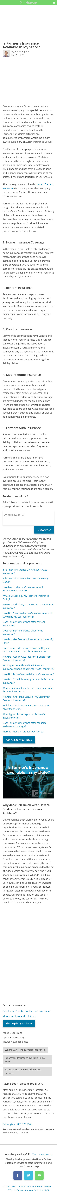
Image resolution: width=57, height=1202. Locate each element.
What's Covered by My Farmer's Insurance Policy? (26, 597)
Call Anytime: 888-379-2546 (17, 1124)
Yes (34, 1154)
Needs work (45, 1154)
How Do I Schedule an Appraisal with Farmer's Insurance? (28, 681)
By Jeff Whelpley (20, 51)
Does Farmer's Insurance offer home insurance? (23, 632)
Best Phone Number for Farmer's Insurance (27, 1011)
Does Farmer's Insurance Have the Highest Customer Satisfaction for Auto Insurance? (26, 649)
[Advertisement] (28, 80)
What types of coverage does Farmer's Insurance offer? (24, 716)
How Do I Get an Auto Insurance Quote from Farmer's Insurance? (27, 658)
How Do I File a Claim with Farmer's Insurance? (28, 674)
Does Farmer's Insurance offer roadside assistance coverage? (24, 724)
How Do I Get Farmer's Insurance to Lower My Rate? (28, 641)
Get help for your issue (19, 739)
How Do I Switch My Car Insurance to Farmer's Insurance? (28, 606)
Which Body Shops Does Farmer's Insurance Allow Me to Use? (27, 707)
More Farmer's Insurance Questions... (23, 731)
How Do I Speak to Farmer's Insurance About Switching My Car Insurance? (27, 615)
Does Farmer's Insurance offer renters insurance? (24, 623)
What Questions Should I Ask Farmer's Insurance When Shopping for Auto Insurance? (28, 667)
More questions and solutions (19, 1016)
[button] (54, 2)
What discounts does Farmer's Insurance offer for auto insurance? (28, 689)
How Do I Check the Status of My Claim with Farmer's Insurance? (26, 698)
